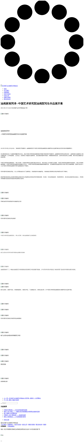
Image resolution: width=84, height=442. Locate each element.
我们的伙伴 (7, 99)
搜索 (44, 424)
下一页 (11, 400)
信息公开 (6, 95)
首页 (5, 88)
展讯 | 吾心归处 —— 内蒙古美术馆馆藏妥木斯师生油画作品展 (22, 411)
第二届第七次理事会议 (10, 413)
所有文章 (6, 419)
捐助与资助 (7, 97)
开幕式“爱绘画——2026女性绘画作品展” (15, 410)
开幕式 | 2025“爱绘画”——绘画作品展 (15, 415)
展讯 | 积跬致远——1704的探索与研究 (15, 416)
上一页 (22, 398)
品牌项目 (6, 92)
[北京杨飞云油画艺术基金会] (42, 86)
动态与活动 (7, 94)
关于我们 (6, 90)
